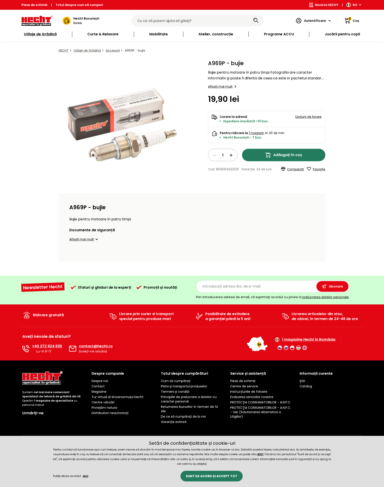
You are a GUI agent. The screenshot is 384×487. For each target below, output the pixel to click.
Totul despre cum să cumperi (79, 5)
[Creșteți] (231, 155)
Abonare (336, 286)
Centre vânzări (103, 402)
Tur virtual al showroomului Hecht (118, 397)
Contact (98, 386)
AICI (260, 454)
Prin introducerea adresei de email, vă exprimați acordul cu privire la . (272, 297)
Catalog (306, 386)
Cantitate (223, 155)
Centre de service (244, 386)
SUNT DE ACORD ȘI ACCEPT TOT (211, 476)
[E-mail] (72, 348)
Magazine (99, 391)
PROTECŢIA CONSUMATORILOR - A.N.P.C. (260, 402)
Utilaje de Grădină (87, 50)
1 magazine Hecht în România (308, 339)
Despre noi (100, 381)
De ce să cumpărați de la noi (183, 416)
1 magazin (256, 133)
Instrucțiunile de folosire (248, 391)
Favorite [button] (319, 169)
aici (85, 476)
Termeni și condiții (175, 391)
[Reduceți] (214, 155)
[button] (84, 239)
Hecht (64, 50)
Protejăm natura (104, 407)
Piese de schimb (34, 5)
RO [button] (355, 5)
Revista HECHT (326, 5)
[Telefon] (25, 348)
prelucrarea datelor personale (325, 297)
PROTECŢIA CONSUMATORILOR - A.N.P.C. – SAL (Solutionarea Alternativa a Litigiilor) (260, 412)
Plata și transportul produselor (184, 386)
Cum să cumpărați (175, 381)
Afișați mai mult (220, 86)
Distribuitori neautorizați (110, 413)
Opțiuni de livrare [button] (308, 117)
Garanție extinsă (173, 422)
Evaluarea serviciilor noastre (251, 397)
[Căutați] (255, 21)
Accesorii (113, 50)
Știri (302, 381)
